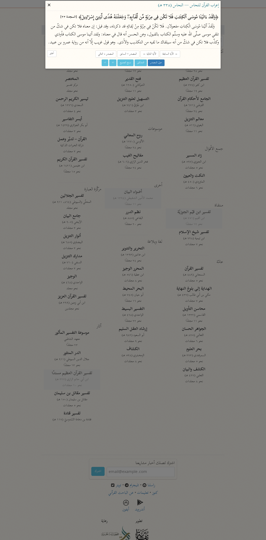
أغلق (52, 54)
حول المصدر (156, 62)
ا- (105, 62)
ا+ (113, 62)
